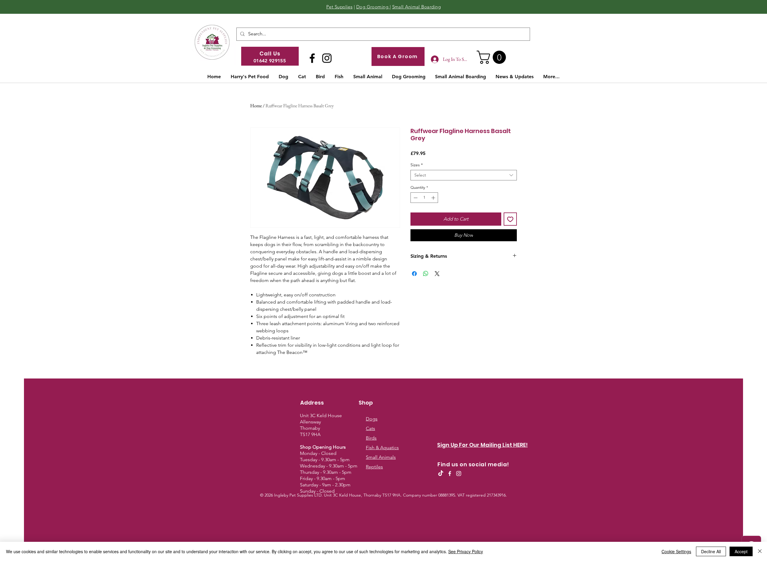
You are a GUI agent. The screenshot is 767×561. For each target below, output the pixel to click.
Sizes (416, 165)
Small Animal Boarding (416, 7)
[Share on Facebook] (414, 273)
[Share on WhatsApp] (425, 273)
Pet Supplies (339, 7)
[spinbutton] (424, 198)
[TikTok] (440, 473)
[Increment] (433, 198)
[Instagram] (327, 58)
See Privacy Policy (465, 551)
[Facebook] (312, 58)
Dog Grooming (373, 7)
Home (256, 105)
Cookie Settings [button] (676, 551)
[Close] (759, 551)
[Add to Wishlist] (510, 219)
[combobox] (463, 175)
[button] (493, 57)
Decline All (711, 551)
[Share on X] (437, 273)
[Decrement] (415, 198)
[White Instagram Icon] (458, 473)
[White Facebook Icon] (449, 473)
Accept (741, 551)
